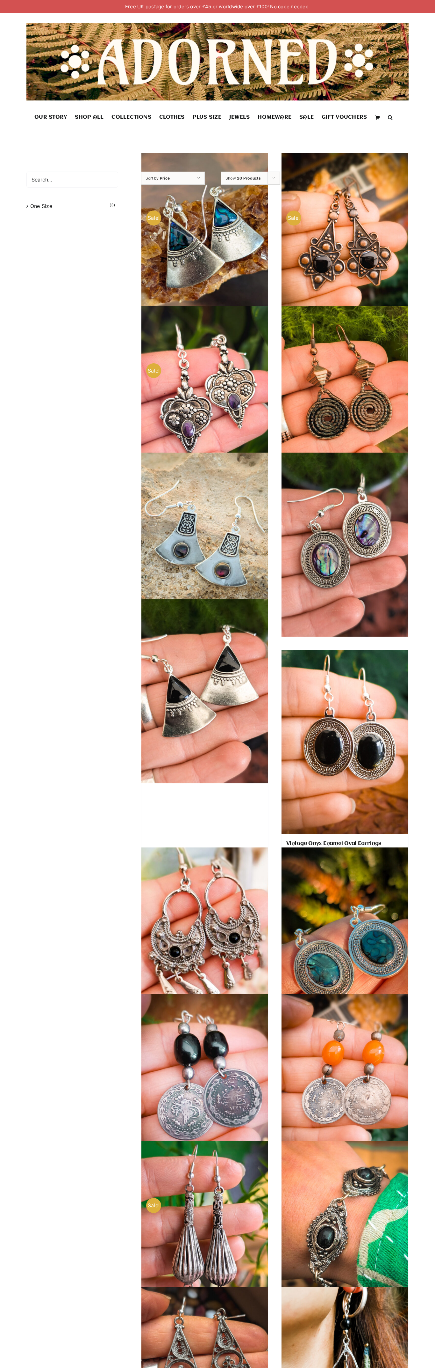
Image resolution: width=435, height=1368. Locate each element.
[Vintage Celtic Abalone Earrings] (204, 544)
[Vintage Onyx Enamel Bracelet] (345, 1233)
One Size (41, 206)
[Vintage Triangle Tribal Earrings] (204, 691)
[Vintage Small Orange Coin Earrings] (345, 1086)
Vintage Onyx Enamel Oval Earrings (333, 843)
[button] (390, 117)
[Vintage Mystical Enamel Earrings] (345, 544)
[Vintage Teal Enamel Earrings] (345, 939)
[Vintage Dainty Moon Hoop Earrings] (204, 939)
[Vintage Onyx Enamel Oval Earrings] (345, 742)
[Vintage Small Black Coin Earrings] (204, 1086)
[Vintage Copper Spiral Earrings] (345, 398)
